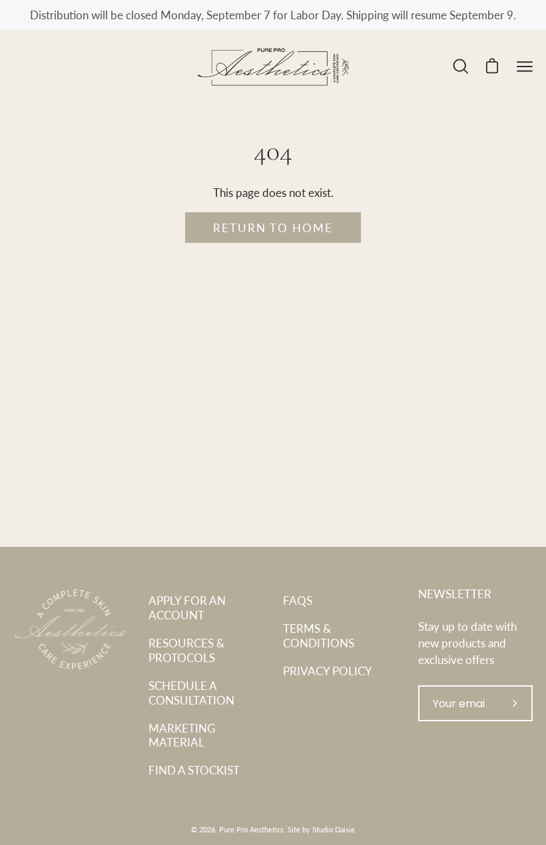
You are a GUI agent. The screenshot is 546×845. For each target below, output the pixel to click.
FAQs (297, 600)
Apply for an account (187, 607)
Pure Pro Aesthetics (251, 829)
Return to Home (273, 228)
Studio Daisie (333, 829)
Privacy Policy (327, 671)
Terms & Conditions (318, 635)
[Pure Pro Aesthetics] (273, 66)
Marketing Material (181, 735)
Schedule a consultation (191, 692)
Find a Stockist (194, 770)
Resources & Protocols (186, 650)
